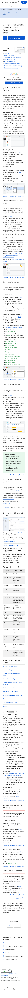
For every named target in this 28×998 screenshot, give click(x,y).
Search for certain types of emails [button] (12, 679)
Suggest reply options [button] (9, 670)
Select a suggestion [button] (9, 541)
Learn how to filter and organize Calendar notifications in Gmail (12, 255)
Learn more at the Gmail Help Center (13, 196)
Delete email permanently (11, 68)
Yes (10, 925)
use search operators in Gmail (14, 327)
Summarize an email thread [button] (10, 666)
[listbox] (7, 989)
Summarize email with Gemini (12, 63)
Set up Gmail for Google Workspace (14, 946)
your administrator (13, 491)
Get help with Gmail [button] (8, 688)
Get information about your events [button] (12, 695)
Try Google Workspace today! (14, 82)
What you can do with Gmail (12, 943)
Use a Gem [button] (6, 706)
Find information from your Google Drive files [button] (12, 683)
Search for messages (10, 61)
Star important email (9, 59)
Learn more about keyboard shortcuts (13, 846)
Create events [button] (7, 699)
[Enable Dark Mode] (14, 989)
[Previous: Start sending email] (5, 38)
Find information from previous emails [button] (11, 674)
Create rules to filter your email (12, 57)
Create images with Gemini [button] (10, 702)
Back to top (18, 898)
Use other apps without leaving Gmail (14, 956)
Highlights (11, 6)
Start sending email (10, 949)
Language (6, 987)
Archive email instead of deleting (13, 66)
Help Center (4, 6)
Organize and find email (11, 953)
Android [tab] (13, 507)
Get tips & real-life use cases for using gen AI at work (12, 13)
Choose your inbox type (11, 959)
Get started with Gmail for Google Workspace (12, 938)
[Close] (27, 10)
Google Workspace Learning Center (11, 2)
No (17, 925)
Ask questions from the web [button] (10, 691)
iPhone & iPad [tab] (20, 507)
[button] (2, 2)
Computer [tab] (6, 507)
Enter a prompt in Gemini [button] (11, 545)
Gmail (19, 152)
